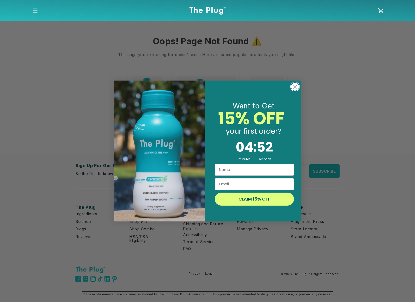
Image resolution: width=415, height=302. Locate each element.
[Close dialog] (295, 86)
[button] (35, 10)
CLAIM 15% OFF (254, 199)
